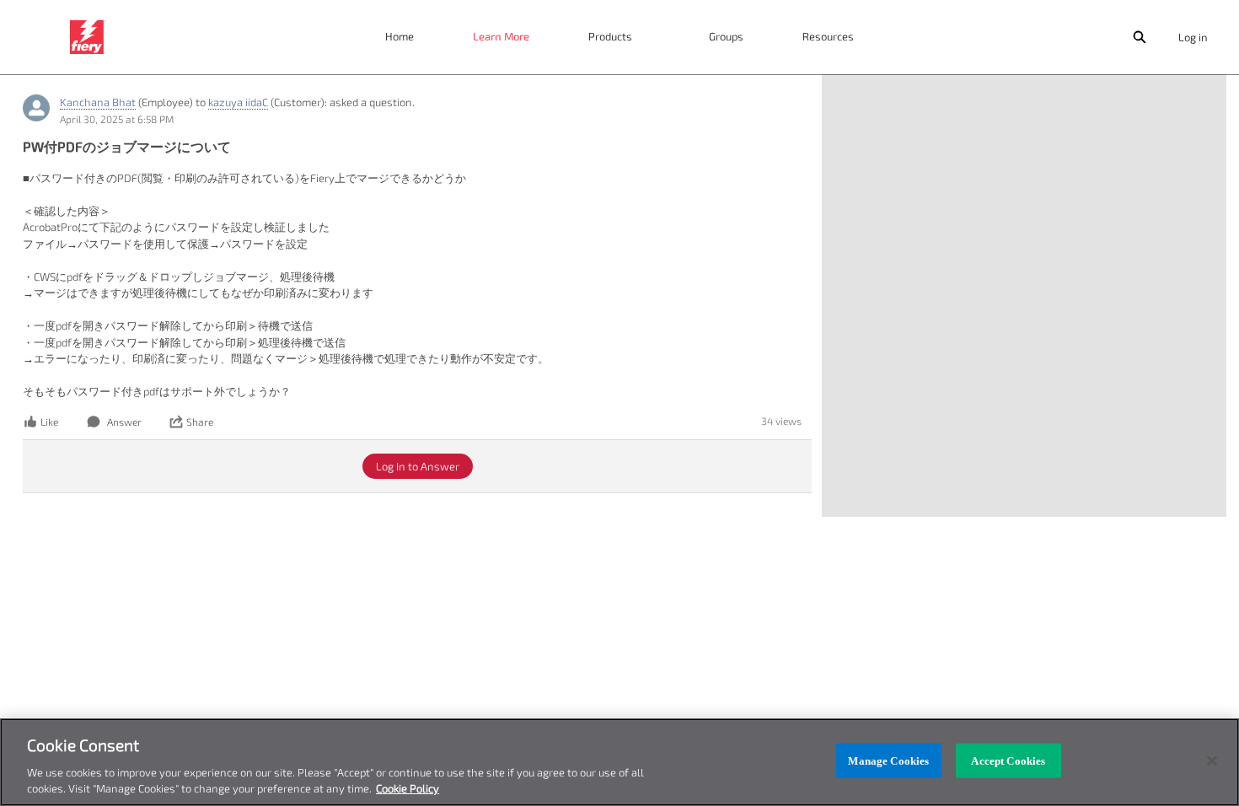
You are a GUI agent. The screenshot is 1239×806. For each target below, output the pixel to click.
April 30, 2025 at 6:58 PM (117, 119)
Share (199, 421)
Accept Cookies (1008, 761)
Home (399, 36)
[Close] (1212, 761)
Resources (828, 36)
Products (610, 36)
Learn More (501, 36)
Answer (124, 421)
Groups (726, 36)
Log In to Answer (417, 466)
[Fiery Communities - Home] (88, 37)
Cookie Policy (407, 788)
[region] (619, 762)
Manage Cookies (888, 761)
